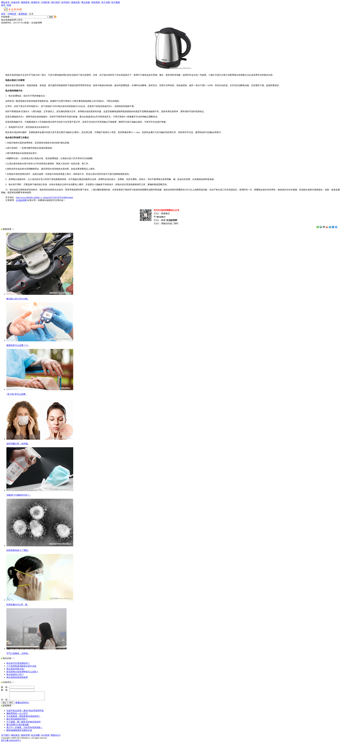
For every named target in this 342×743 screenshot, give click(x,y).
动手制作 (65, 2)
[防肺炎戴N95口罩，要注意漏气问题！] (39, 600)
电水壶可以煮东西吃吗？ (18, 663)
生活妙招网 (21, 200)
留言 (3, 5)
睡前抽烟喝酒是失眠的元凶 (19, 730)
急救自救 (75, 2)
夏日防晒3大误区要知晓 (17, 724)
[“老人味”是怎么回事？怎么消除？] (39, 389)
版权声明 (25, 735)
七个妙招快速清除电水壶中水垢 (21, 666)
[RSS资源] (55, 17)
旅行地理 (55, 2)
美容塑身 (95, 2)
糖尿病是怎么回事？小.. (17, 345)
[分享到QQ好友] (324, 227)
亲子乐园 (105, 2)
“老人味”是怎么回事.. (16, 394)
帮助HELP (56, 735)
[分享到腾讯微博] (330, 227)
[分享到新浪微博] (327, 227)
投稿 (9, 5)
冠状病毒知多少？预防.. (17, 550)
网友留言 (15, 735)
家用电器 (22, 14)
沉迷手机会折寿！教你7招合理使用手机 (25, 710)
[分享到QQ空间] (321, 227)
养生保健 (85, 2)
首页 (3, 14)
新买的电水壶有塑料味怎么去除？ (22, 672)
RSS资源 (45, 735)
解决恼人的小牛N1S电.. (17, 299)
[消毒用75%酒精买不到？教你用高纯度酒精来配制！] (39, 490)
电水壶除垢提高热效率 (17, 677)
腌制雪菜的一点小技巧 (17, 713)
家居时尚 (35, 2)
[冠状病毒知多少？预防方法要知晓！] (39, 545)
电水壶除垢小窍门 (15, 674)
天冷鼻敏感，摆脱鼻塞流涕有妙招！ (23, 716)
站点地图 (35, 735)
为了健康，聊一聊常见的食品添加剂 (23, 722)
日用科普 (45, 2)
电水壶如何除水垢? (15, 669)
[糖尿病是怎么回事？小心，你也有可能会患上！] (39, 340)
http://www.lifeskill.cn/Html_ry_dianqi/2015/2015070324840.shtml (44, 197)
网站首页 (5, 2)
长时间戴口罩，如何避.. (17, 443)
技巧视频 (115, 2)
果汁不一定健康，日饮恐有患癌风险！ (24, 727)
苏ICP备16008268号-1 (11, 740)
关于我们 (5, 735)
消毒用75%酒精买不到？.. (18, 495)
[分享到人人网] (333, 227)
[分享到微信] (318, 227)
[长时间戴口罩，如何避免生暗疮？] (39, 439)
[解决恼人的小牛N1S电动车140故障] (39, 294)
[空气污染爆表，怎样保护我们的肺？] (36, 649)
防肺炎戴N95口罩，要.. (17, 604)
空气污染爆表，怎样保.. (17, 653)
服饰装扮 (25, 2)
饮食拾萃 (15, 2)
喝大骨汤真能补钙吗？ (17, 719)
